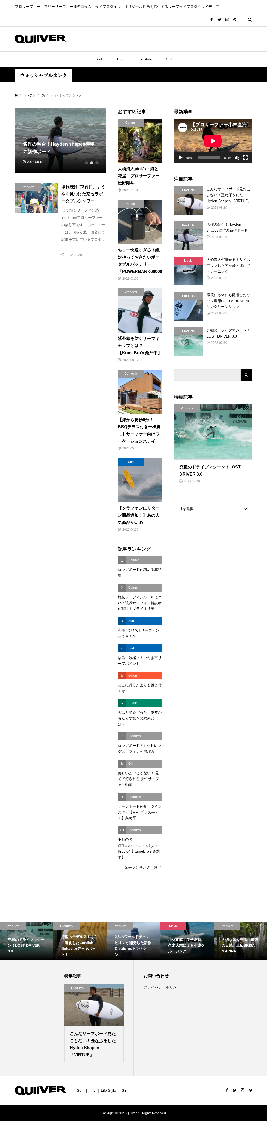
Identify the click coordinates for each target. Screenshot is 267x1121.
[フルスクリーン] (245, 157)
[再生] (180, 157)
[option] (61, 140)
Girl (169, 59)
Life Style (144, 59)
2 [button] (92, 162)
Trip (119, 59)
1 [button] (87, 162)
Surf (98, 59)
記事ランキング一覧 (141, 867)
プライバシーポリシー (162, 987)
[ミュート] (237, 157)
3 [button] (97, 162)
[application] (213, 141)
